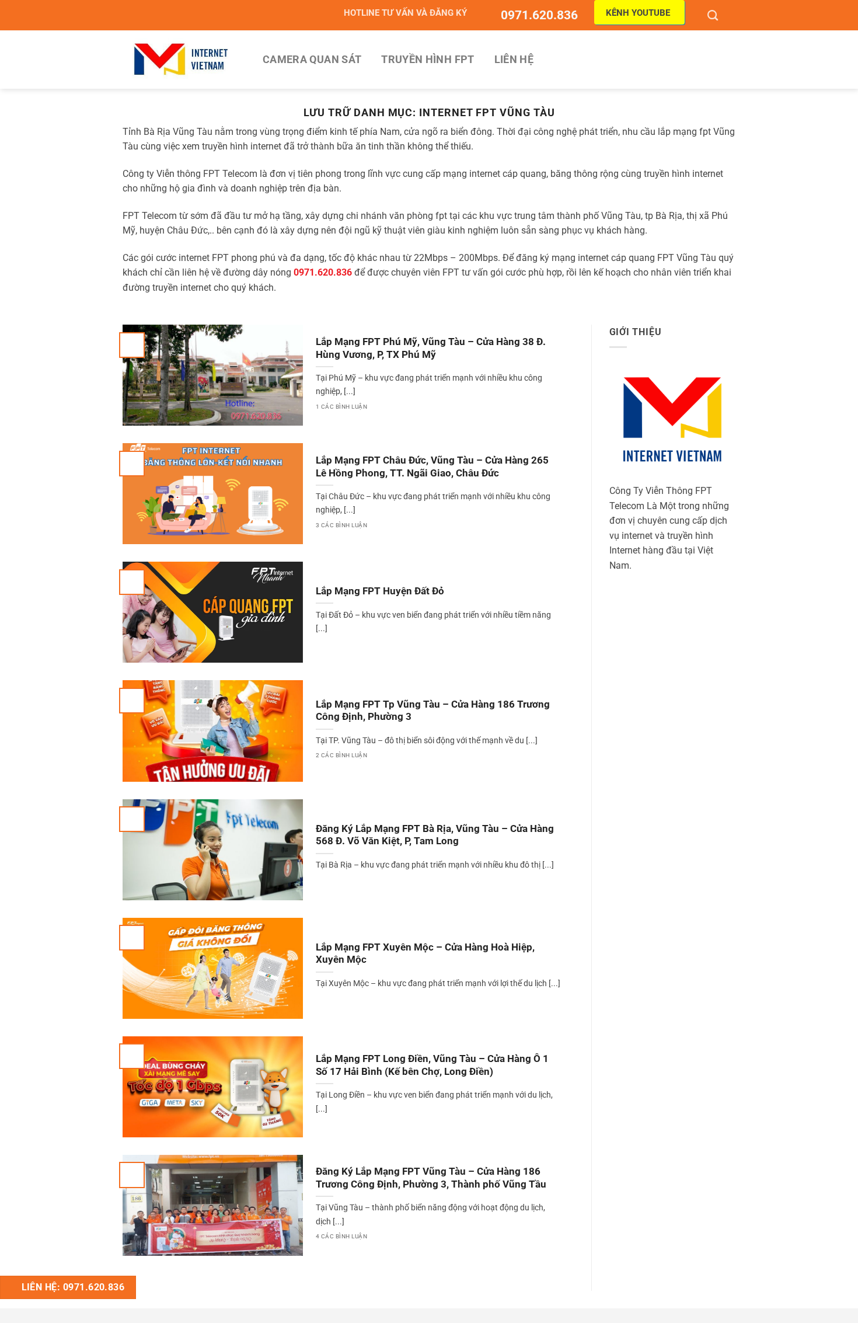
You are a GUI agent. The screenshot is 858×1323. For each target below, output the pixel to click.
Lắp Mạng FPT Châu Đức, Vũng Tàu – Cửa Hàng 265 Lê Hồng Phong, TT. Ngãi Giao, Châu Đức (432, 467)
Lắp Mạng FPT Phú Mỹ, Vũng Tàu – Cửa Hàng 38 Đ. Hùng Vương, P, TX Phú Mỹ (431, 348)
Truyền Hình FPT (427, 59)
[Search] (714, 15)
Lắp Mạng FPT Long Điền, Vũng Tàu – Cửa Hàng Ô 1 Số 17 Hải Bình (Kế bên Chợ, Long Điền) (432, 1065)
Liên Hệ (513, 59)
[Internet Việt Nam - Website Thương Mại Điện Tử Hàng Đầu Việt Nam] (181, 59)
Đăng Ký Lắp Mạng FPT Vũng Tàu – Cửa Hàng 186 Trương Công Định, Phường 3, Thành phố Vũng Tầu (431, 1178)
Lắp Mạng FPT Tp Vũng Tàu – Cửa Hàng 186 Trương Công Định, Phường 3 (433, 711)
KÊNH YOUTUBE (638, 13)
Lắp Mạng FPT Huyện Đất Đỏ (380, 591)
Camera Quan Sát (312, 59)
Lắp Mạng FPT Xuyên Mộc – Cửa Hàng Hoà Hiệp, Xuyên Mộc (425, 954)
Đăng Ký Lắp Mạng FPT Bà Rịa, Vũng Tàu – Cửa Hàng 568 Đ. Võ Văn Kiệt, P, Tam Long (435, 835)
